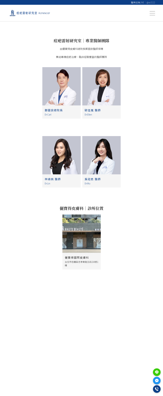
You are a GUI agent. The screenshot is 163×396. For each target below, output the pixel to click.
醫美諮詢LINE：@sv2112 (143, 2)
